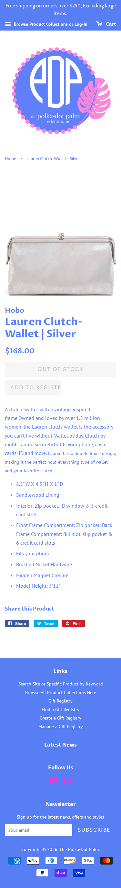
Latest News (60, 744)
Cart (110, 24)
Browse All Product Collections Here (60, 692)
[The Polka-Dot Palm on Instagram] (67, 782)
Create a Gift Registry (60, 718)
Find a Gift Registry (60, 709)
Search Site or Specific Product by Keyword (60, 684)
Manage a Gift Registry (60, 726)
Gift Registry (60, 701)
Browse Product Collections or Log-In (50, 24)
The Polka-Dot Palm (79, 849)
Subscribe (94, 830)
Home (10, 159)
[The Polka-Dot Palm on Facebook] (53, 782)
